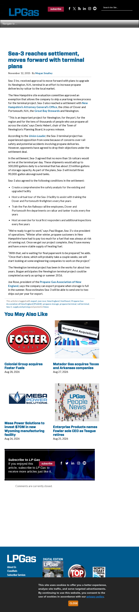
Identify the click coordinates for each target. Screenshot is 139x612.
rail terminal (83, 304)
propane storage (51, 304)
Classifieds (12, 571)
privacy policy (95, 596)
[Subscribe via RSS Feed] (79, 8)
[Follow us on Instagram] (89, 8)
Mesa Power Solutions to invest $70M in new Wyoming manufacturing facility (25, 429)
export (34, 301)
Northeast (65, 301)
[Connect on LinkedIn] (84, 8)
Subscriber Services (16, 575)
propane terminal (68, 304)
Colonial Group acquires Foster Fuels (24, 366)
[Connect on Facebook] (69, 8)
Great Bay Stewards (47, 110)
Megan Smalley (43, 73)
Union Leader (37, 135)
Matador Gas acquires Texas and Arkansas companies (76, 366)
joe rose (42, 301)
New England (53, 301)
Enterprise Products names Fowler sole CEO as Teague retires (75, 431)
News (46, 306)
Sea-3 (9, 306)
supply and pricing (21, 306)
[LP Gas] (21, 12)
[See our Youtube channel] (94, 8)
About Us (11, 567)
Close (74, 603)
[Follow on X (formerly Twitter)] (74, 8)
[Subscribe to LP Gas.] (56, 9)
